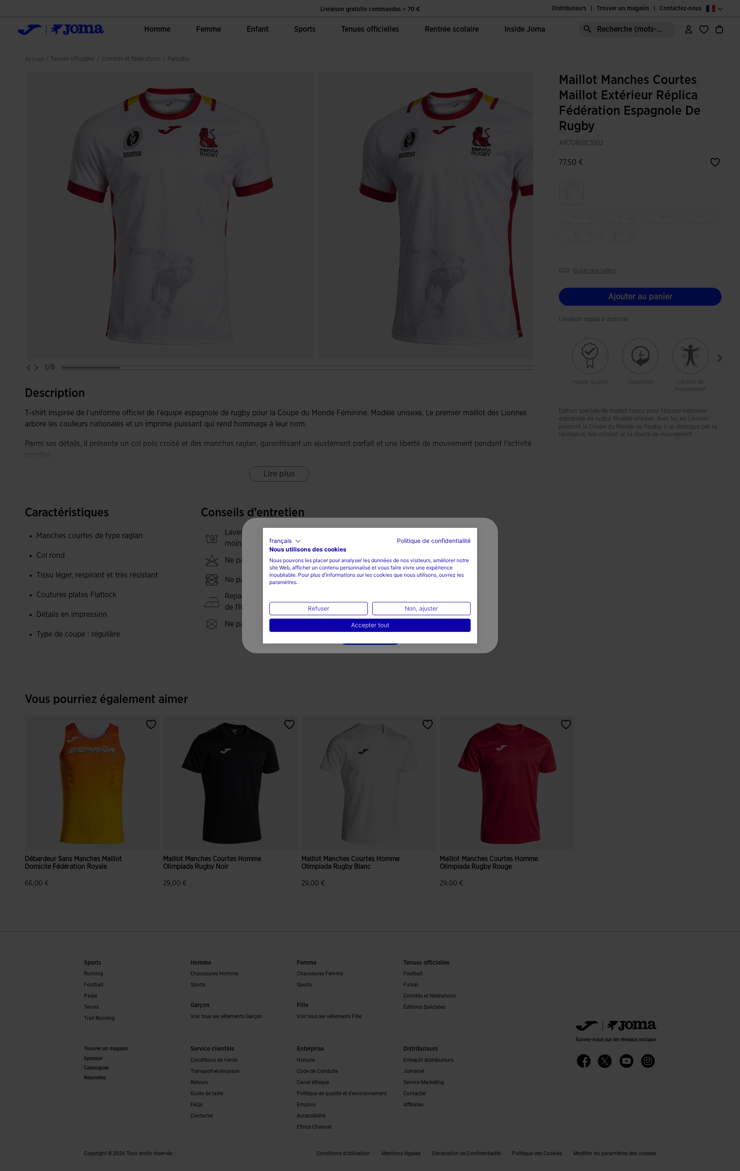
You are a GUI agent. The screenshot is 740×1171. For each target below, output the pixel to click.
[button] (285, 541)
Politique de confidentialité (434, 540)
